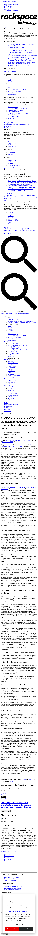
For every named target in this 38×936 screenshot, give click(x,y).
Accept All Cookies (12, 929)
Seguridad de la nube (10, 880)
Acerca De (7, 200)
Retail (9, 162)
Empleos (6, 857)
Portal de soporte (9, 856)
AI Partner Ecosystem (10, 71)
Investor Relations (13, 220)
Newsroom (11, 224)
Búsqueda (20, 311)
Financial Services (13, 143)
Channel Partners (12, 219)
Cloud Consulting (13, 107)
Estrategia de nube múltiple (11, 877)
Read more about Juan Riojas (9, 851)
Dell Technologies (13, 88)
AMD (9, 80)
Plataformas (7, 96)
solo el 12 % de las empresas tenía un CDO (18, 440)
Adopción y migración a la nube (13, 886)
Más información (5, 811)
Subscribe (3, 793)
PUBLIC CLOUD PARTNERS (17, 89)
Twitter (24, 779)
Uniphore (10, 84)
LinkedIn (31, 779)
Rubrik (10, 86)
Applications (11, 118)
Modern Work (12, 120)
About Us (10, 212)
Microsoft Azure (12, 93)
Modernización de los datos (12, 879)
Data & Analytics (12, 115)
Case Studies (21, 188)
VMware (10, 81)
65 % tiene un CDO (7, 442)
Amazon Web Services (14, 91)
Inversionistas (8, 859)
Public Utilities (12, 146)
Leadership (11, 216)
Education (10, 154)
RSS (11, 781)
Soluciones (7, 27)
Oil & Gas (11, 145)
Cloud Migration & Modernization (17, 108)
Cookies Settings (19, 924)
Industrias (7, 128)
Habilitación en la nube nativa (12, 888)
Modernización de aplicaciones (12, 889)
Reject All (26, 929)
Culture (10, 214)
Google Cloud (12, 94)
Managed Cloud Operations (15, 110)
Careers (10, 222)
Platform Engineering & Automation (18, 113)
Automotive (11, 163)
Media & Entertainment (14, 165)
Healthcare (11, 141)
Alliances (10, 217)
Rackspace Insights (22, 182)
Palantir (10, 83)
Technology (11, 167)
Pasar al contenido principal (8, 1)
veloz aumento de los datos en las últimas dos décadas (19, 445)
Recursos (6, 168)
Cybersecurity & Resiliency (15, 116)
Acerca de (7, 854)
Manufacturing (12, 160)
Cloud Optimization (13, 111)
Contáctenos (4, 313)
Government (11, 152)
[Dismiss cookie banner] (32, 898)
